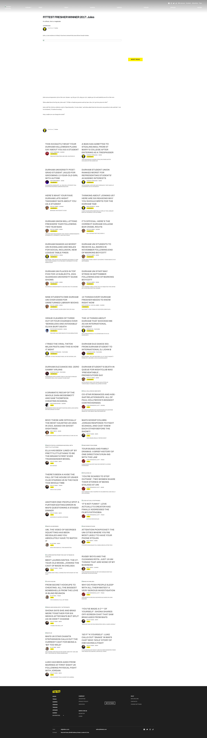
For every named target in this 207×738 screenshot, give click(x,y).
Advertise (195, 3)
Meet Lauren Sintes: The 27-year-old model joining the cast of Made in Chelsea (62, 563)
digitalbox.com (65, 729)
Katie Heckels (91, 206)
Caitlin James (54, 206)
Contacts (134, 701)
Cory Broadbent (55, 180)
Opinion (173, 7)
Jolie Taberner (54, 152)
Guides (199, 7)
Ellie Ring (53, 543)
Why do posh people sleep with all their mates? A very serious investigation (98, 588)
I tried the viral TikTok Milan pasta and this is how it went (62, 347)
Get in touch (110, 703)
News (40, 7)
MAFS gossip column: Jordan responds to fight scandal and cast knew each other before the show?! (98, 426)
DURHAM (53, 153)
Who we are (181, 3)
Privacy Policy (83, 701)
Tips (200, 3)
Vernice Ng (90, 329)
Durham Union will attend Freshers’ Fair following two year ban (61, 224)
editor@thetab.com (101, 729)
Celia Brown (50, 28)
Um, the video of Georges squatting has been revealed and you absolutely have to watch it (61, 535)
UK (52, 405)
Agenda (119, 7)
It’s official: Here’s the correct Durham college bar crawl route (97, 224)
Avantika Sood (91, 352)
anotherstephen (55, 403)
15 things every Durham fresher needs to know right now (96, 300)
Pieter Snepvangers (56, 329)
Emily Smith (53, 431)
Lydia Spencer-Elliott (93, 405)
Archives (82, 704)
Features (97, 329)
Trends (146, 7)
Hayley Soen (90, 434)
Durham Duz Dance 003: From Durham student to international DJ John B (97, 347)
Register (82, 713)
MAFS (96, 434)
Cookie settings (136, 704)
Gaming (92, 7)
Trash (66, 7)
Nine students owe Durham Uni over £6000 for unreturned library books (62, 300)
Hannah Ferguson (92, 155)
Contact (188, 3)
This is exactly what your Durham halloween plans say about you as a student (62, 147)
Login (80, 716)
